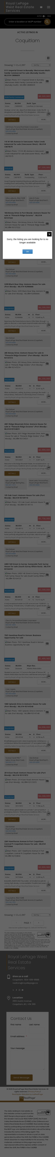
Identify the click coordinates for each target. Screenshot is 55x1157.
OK (27, 252)
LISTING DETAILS (11, 119)
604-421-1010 (11, 485)
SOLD (49, 16)
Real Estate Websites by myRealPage (27, 1094)
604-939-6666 (11, 131)
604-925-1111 (11, 762)
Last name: (34, 1024)
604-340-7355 (11, 902)
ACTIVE (39, 16)
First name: (15, 1024)
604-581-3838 (11, 625)
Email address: (17, 1036)
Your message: (17, 1048)
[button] (13, 990)
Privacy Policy (34, 1091)
